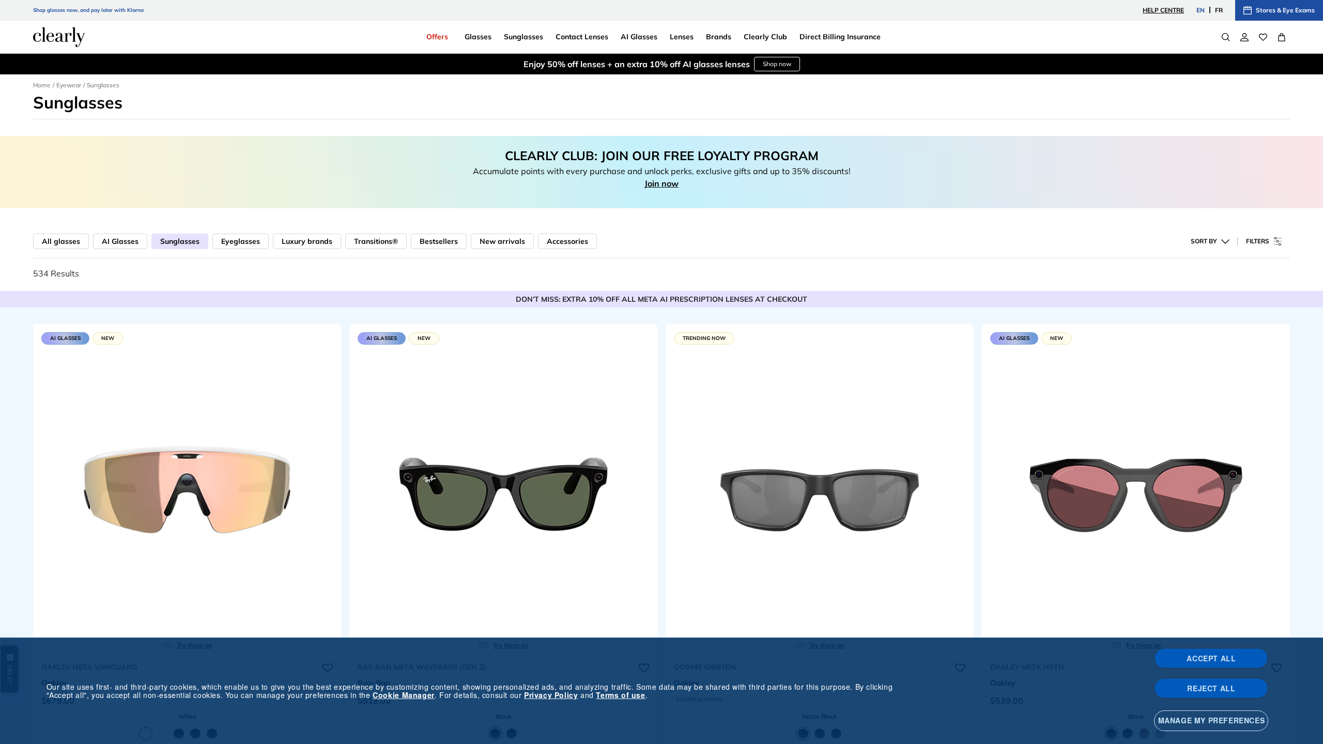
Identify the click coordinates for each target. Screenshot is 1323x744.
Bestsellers (439, 241)
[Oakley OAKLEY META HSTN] (1136, 490)
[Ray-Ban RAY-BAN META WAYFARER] (503, 490)
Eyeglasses (240, 241)
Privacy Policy (551, 695)
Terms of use (620, 695)
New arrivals (502, 241)
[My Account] (1244, 37)
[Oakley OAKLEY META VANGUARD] (187, 490)
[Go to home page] (59, 37)
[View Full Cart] (1281, 37)
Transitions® (376, 241)
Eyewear (68, 85)
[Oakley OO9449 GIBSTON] (819, 490)
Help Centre (1163, 10)
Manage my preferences (1211, 720)
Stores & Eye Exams (1285, 10)
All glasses (61, 241)
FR (1219, 10)
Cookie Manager (403, 695)
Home (42, 85)
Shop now (777, 64)
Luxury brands (307, 241)
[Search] (1226, 37)
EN (1200, 10)
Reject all (1211, 688)
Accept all (1211, 658)
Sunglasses (179, 241)
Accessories (567, 241)
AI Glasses (120, 241)
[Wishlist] (1263, 37)
